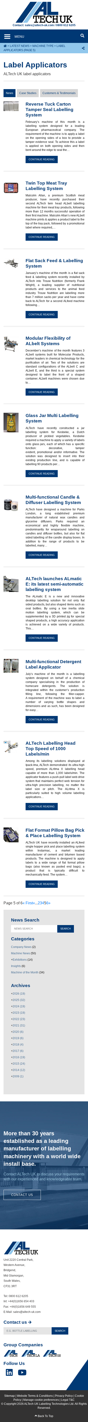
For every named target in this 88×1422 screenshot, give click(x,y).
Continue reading (42, 159)
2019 (18, 1038)
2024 (19, 1006)
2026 (19, 993)
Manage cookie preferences (41, 1399)
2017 (18, 1051)
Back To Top (45, 1416)
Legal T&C (68, 1399)
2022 (19, 1019)
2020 (18, 1031)
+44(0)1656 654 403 (21, 1301)
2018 (18, 1044)
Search (60, 1330)
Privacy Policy (64, 1395)
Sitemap (9, 1395)
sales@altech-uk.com (39, 25)
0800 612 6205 (66, 25)
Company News (21, 947)
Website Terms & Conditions (35, 1395)
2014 (19, 1070)
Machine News (20, 953)
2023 (19, 1012)
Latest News (19, 46)
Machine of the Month (24, 972)
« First (28, 903)
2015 (19, 1063)
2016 (19, 1057)
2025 (19, 1000)
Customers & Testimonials (59, 93)
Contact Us (22, 1195)
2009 (18, 1076)
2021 (19, 1025)
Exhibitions (20, 959)
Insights (16, 966)
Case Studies (27, 93)
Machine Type (43, 46)
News (9, 93)
